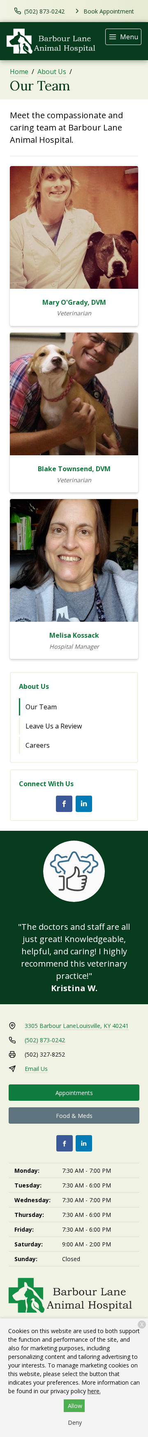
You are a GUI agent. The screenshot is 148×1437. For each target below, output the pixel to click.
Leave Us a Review (53, 726)
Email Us (36, 1069)
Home (19, 71)
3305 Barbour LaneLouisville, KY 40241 (77, 1026)
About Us (51, 71)
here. (94, 1391)
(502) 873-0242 (45, 1040)
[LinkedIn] (84, 804)
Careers (37, 745)
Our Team (41, 706)
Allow (75, 1406)
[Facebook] (64, 804)
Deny (75, 1422)
